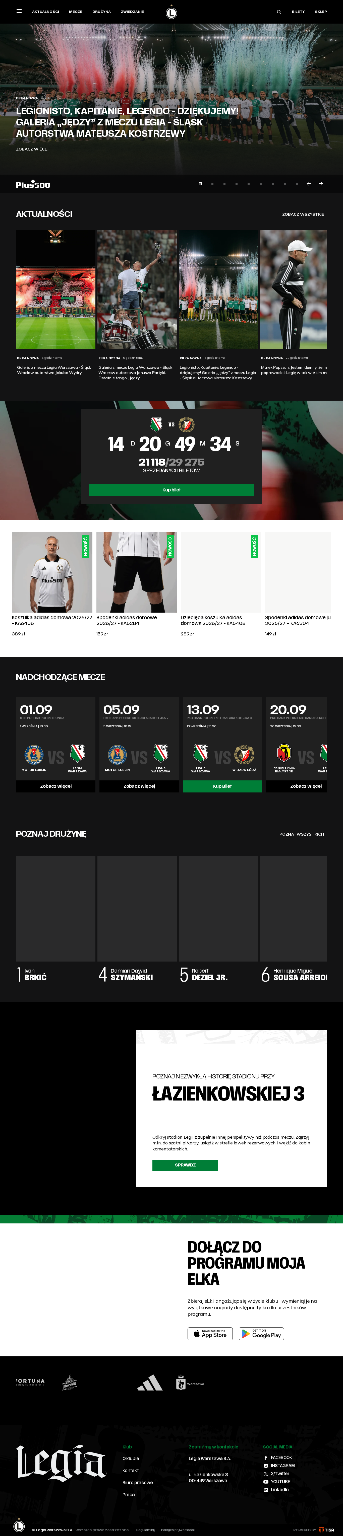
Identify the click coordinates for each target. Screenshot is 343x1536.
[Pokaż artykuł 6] (261, 184)
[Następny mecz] (327, 745)
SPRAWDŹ (185, 1165)
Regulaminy (145, 1530)
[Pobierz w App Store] (210, 1333)
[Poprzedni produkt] (12, 585)
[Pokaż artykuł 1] (200, 184)
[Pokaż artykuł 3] (224, 184)
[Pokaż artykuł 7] (273, 184)
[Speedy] (41, 1382)
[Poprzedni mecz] (16, 745)
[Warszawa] (121, 1382)
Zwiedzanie (132, 12)
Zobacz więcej (32, 149)
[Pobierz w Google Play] (261, 1333)
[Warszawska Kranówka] (202, 1382)
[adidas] (81, 1382)
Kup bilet (171, 490)
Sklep (321, 12)
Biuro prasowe (138, 1482)
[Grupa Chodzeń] (242, 1382)
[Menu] (19, 11)
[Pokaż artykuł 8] (285, 184)
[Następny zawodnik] (327, 914)
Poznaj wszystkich (301, 834)
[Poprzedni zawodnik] (16, 914)
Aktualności (45, 12)
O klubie (131, 1458)
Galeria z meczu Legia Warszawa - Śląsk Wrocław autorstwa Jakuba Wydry (117, 128)
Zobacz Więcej (56, 786)
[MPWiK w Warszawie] (161, 1382)
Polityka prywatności (178, 1530)
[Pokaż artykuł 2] (212, 184)
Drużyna (101, 12)
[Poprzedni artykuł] (309, 184)
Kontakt (131, 1470)
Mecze (75, 12)
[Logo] (171, 12)
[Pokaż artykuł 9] (297, 184)
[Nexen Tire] (322, 1382)
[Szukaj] (279, 12)
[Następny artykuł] (321, 184)
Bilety (298, 12)
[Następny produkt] (331, 585)
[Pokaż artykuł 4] (237, 184)
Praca (129, 1494)
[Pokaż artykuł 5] (249, 184)
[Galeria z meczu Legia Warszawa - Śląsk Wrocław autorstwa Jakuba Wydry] (171, 96)
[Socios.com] (282, 1382)
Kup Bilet (222, 786)
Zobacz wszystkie (303, 214)
